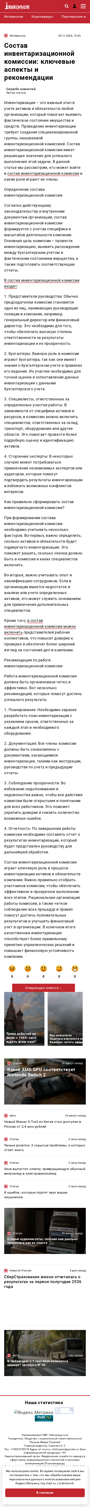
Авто (13, 1115)
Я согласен (45, 1493)
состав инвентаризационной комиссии (43, 173)
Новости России (20, 1270)
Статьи (17, 1063)
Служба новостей (21, 89)
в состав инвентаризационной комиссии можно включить (40, 626)
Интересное (18, 35)
